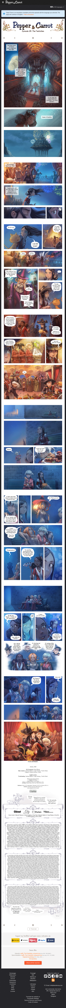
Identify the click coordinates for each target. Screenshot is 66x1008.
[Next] (51, 38)
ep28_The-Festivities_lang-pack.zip (37, 955)
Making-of (33, 977)
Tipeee (33, 987)
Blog (12, 987)
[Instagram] (57, 977)
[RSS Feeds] (53, 981)
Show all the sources (33, 963)
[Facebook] (53, 977)
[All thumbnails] (33, 38)
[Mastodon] (46, 977)
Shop (12, 986)
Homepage (12, 973)
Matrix (53, 994)
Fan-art (13, 978)
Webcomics (12, 975)
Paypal (33, 989)
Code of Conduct (33, 1002)
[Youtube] (61, 977)
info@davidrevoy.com (56, 985)
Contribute (13, 984)
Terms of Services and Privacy (33, 1000)
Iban (33, 991)
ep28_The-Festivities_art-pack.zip (35, 953)
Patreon (33, 986)
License (12, 991)
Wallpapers (33, 980)
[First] (4, 38)
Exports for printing (33, 957)
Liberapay (33, 984)
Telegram (53, 996)
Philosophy (12, 980)
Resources (13, 982)
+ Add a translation (28, 14)
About (12, 989)
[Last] (62, 38)
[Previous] (15, 38)
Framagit (32, 973)
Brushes (33, 978)
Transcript (33, 929)
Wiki (33, 975)
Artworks (12, 977)
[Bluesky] (50, 977)
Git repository (33, 959)
